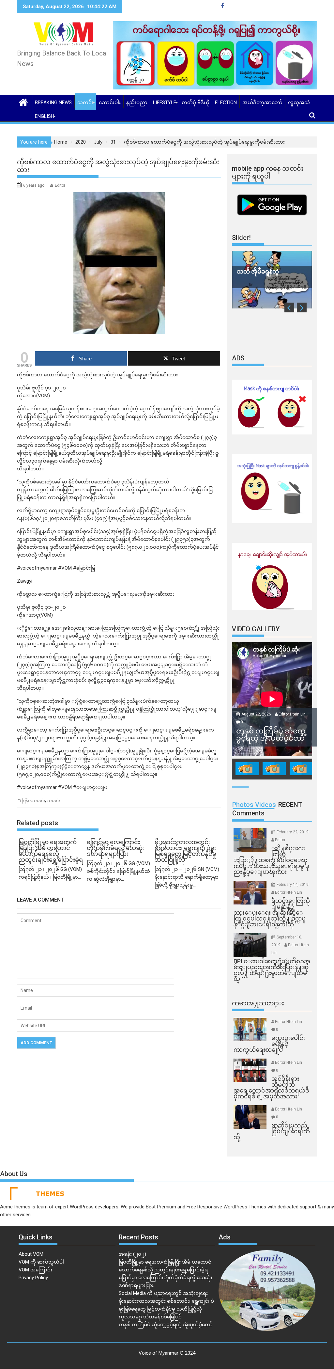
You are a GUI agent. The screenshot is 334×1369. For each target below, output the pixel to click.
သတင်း (85, 102)
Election (226, 102)
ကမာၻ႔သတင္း (258, 1003)
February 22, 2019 (293, 832)
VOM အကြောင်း (35, 1270)
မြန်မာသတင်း (33, 800)
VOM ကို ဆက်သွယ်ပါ (41, 1262)
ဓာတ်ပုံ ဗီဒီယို (195, 102)
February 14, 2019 (293, 884)
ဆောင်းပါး (110, 102)
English (44, 116)
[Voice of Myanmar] (23, 101)
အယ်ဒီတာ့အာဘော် (262, 102)
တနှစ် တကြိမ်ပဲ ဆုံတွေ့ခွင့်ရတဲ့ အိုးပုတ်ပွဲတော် (166, 1325)
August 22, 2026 (256, 714)
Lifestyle (164, 102)
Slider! (241, 238)
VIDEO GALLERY (256, 629)
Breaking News (53, 102)
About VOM (31, 1254)
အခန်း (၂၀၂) (132, 1254)
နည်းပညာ (136, 102)
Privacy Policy (33, 1278)
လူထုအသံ (299, 102)
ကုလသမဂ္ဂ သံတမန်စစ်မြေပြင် (150, 1317)
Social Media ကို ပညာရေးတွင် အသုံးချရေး (163, 1293)
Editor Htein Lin (292, 714)
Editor (60, 185)
